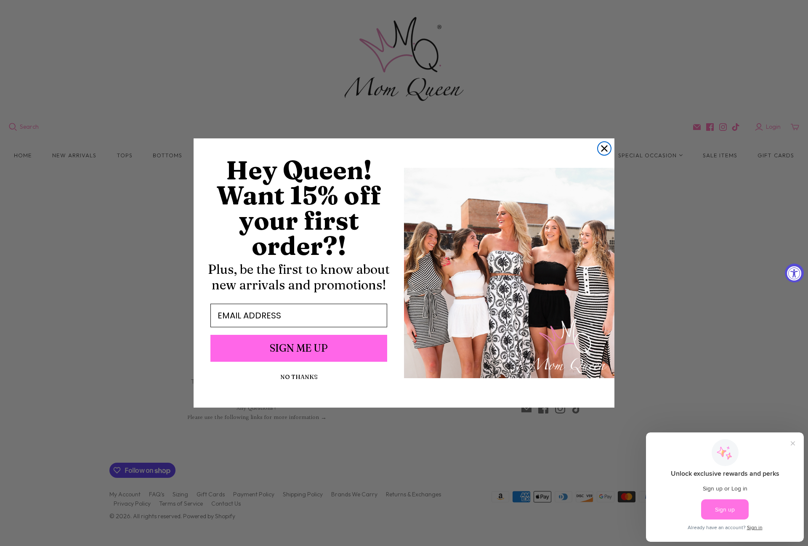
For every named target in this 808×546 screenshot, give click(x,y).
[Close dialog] (604, 148)
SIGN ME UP (299, 348)
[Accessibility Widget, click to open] (794, 273)
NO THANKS (299, 377)
